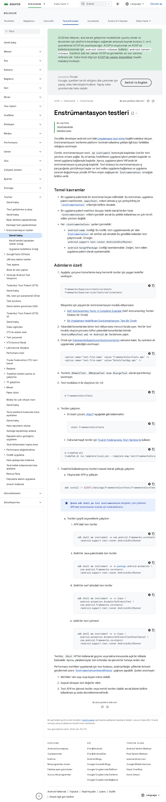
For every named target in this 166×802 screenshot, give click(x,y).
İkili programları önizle (58, 764)
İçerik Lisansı (88, 720)
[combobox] (96, 4)
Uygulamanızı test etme (111, 138)
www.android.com (136, 759)
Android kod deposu (57, 748)
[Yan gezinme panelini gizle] (39, 796)
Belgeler (10, 13)
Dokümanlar (35, 3)
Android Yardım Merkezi (138, 748)
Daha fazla (60, 3)
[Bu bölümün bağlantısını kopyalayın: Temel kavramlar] (88, 190)
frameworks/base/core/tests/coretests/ (96, 340)
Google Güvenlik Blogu (99, 764)
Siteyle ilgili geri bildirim (61, 797)
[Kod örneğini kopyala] (153, 286)
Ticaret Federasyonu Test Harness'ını (119, 440)
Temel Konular (70, 20)
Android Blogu (94, 759)
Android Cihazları (118, 20)
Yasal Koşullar (89, 791)
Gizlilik (112, 791)
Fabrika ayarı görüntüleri (59, 769)
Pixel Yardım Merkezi (137, 753)
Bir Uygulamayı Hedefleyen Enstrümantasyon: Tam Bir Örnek (102, 320)
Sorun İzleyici (133, 774)
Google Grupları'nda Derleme (102, 774)
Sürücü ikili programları (59, 774)
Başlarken (29, 20)
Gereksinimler (54, 753)
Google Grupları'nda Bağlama (102, 779)
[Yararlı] (148, 101)
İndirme (51, 759)
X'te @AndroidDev (96, 753)
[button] (19, 51)
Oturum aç (156, 3)
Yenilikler (9, 20)
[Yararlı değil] (153, 101)
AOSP (57, 101)
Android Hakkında (56, 791)
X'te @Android (94, 748)
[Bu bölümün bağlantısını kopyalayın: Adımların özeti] (85, 266)
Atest (89, 414)
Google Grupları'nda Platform (102, 769)
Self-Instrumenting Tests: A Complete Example (94, 311)
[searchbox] (22, 31)
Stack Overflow (134, 769)
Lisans (102, 791)
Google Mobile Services (138, 764)
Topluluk (73, 791)
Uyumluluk (93, 20)
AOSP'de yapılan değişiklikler (115, 57)
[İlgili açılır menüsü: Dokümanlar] (45, 4)
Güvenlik (49, 20)
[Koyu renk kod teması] (149, 286)
